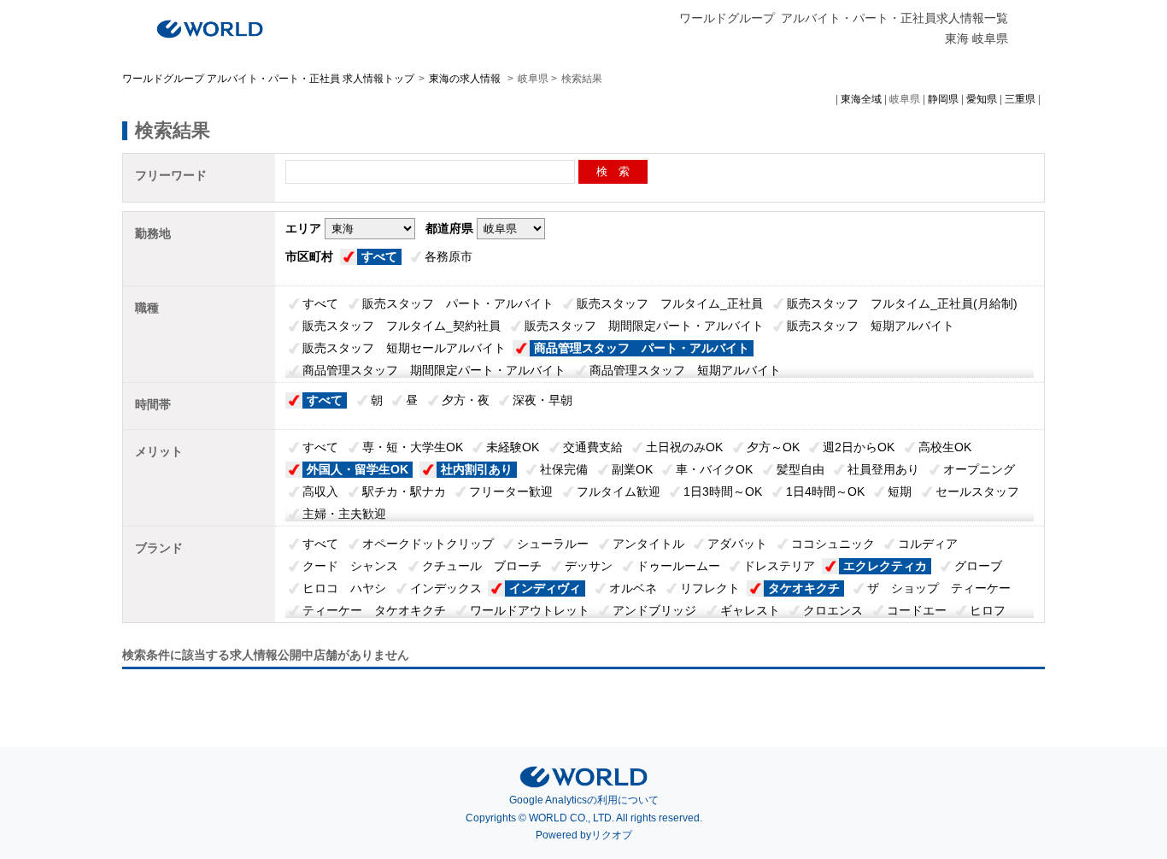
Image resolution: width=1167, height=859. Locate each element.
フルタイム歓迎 (618, 491)
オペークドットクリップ (428, 543)
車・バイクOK (714, 469)
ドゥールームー (678, 566)
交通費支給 (593, 447)
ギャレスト (750, 610)
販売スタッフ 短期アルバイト (870, 325)
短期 (900, 491)
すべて (379, 256)
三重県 (1020, 99)
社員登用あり (883, 469)
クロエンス (833, 610)
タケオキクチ (804, 588)
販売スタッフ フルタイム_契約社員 (401, 325)
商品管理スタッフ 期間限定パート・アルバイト (434, 370)
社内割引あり (477, 469)
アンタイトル (648, 543)
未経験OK (512, 447)
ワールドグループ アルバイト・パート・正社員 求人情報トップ (268, 79)
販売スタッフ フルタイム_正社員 (670, 303)
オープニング (979, 469)
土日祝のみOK (684, 447)
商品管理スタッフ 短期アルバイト (685, 370)
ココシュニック (833, 543)
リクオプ (611, 835)
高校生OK (944, 447)
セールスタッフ (977, 491)
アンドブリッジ (654, 610)
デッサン (589, 566)
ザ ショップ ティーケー (939, 588)
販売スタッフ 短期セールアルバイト (404, 348)
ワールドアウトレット (529, 610)
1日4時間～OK (825, 491)
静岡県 (943, 99)
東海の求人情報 (466, 79)
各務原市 (448, 256)
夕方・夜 (466, 400)
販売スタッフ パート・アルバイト (458, 303)
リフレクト (710, 588)
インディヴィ (545, 588)
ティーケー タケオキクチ (374, 610)
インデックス (446, 588)
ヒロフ (988, 610)
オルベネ (633, 588)
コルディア (928, 543)
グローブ (978, 566)
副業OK (632, 469)
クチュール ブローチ (482, 566)
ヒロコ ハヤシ (344, 588)
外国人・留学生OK (357, 469)
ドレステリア (779, 566)
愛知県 (981, 99)
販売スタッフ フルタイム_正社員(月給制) (902, 303)
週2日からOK (858, 447)
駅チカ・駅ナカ (404, 491)
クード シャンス (350, 566)
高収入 (320, 491)
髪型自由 (800, 469)
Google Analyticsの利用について (584, 800)
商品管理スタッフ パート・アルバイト (641, 348)
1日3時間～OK (722, 491)
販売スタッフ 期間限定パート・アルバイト (644, 325)
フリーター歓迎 (511, 491)
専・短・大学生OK (412, 447)
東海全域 (861, 99)
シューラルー (553, 543)
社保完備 (564, 469)
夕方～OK (773, 447)
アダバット (737, 543)
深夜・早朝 (542, 400)
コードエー (917, 610)
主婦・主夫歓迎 (344, 514)
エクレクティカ (885, 566)
